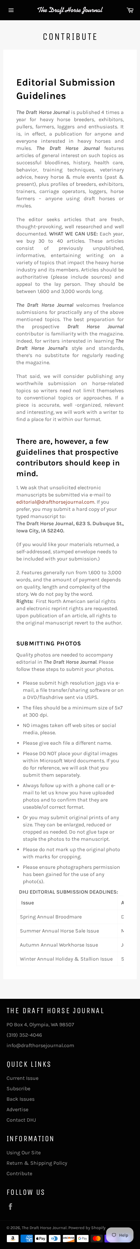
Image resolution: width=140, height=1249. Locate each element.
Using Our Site (24, 1152)
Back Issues (21, 1099)
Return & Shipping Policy (37, 1163)
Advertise (17, 1109)
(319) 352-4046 (24, 1035)
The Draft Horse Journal (44, 1227)
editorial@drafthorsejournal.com (55, 502)
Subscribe (18, 1088)
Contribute (19, 1173)
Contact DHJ (21, 1120)
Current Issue (22, 1078)
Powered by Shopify (86, 1227)
